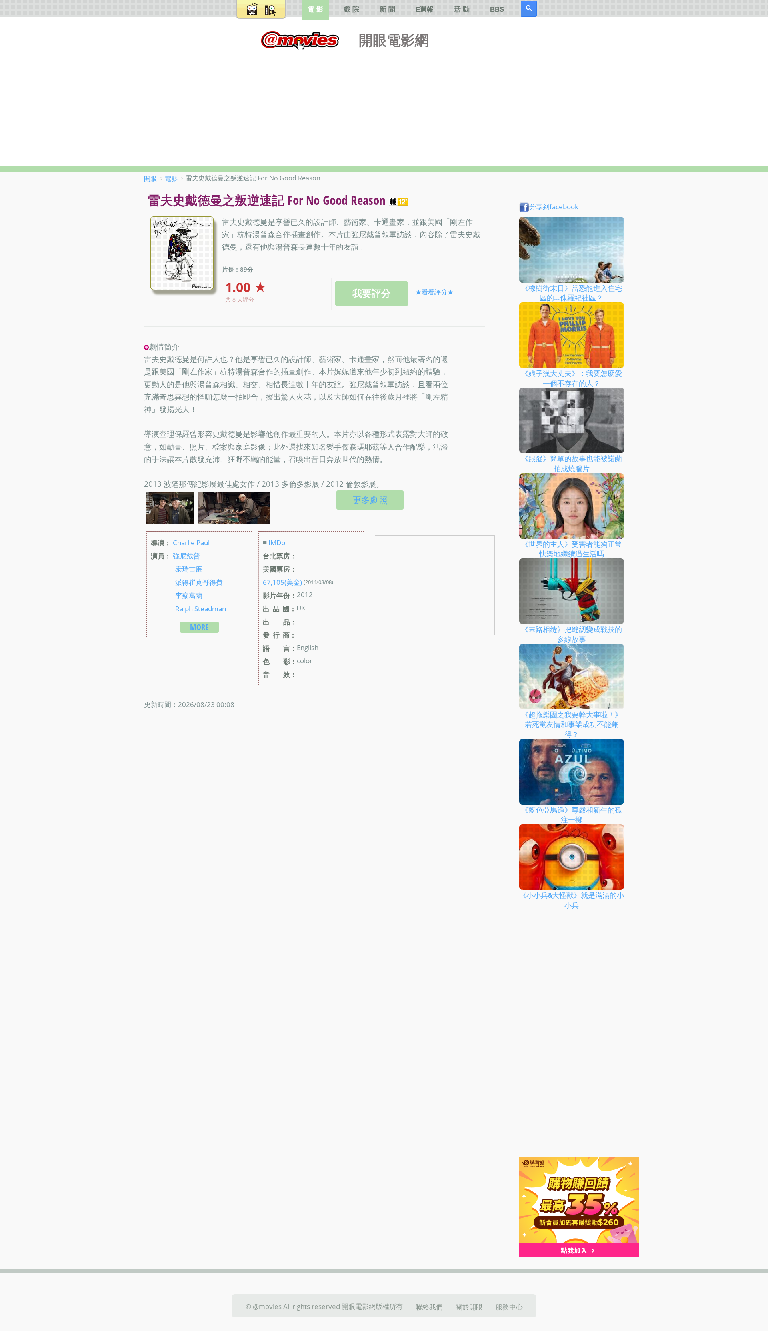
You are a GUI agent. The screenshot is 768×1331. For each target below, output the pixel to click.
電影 (171, 178)
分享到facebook (553, 206)
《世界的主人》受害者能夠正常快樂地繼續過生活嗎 (571, 548)
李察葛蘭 (188, 595)
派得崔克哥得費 (199, 582)
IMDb (276, 542)
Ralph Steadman (200, 608)
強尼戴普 (186, 555)
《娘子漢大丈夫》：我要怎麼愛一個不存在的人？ (571, 378)
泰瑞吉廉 (188, 569)
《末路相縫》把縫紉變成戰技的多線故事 (571, 634)
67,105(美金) (282, 582)
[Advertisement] (384, 106)
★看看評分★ (434, 292)
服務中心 (509, 1306)
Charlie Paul (191, 542)
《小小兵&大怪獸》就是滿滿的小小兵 (571, 900)
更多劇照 (370, 500)
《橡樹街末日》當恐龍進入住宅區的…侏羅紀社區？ (571, 292)
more (199, 627)
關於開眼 (469, 1306)
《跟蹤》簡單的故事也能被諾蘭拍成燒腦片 (571, 463)
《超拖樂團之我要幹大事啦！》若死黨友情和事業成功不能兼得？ (571, 724)
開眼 (150, 178)
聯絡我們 (429, 1306)
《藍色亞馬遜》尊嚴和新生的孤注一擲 (571, 814)
